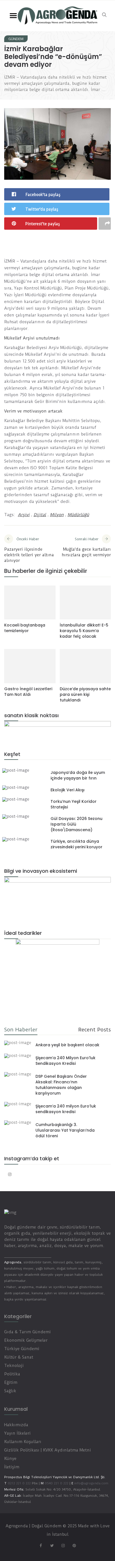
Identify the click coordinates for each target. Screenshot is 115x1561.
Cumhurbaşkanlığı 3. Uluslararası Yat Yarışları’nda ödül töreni (65, 1130)
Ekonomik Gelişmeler (25, 1340)
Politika (12, 1374)
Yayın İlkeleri (17, 1433)
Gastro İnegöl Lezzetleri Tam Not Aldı (28, 691)
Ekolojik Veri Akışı (68, 790)
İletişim (11, 1466)
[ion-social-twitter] (52, 1545)
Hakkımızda (16, 1424)
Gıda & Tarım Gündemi (27, 1331)
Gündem (15, 39)
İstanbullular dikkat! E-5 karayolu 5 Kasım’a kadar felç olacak (84, 630)
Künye (10, 1458)
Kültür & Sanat (18, 1357)
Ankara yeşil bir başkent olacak (67, 1045)
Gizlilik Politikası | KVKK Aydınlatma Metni (47, 1450)
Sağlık (10, 1390)
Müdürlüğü (78, 514)
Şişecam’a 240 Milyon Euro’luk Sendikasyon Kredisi (65, 1060)
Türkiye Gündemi (21, 1348)
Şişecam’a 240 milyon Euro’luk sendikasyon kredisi (65, 1109)
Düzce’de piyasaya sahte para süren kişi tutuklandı (85, 694)
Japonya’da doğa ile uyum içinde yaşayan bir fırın (78, 775)
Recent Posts (94, 1029)
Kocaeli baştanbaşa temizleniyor (24, 627)
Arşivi (24, 514)
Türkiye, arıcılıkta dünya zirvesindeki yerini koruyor (76, 844)
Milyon (57, 514)
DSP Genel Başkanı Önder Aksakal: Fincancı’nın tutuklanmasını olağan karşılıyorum (61, 1085)
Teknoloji (14, 1365)
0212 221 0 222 (19, 1483)
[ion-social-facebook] (41, 1545)
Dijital (39, 514)
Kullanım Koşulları (22, 1441)
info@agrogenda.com (91, 1483)
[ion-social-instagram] (10, 1174)
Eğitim (10, 1382)
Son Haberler (20, 1029)
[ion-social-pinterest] (74, 1545)
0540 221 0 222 (56, 1483)
